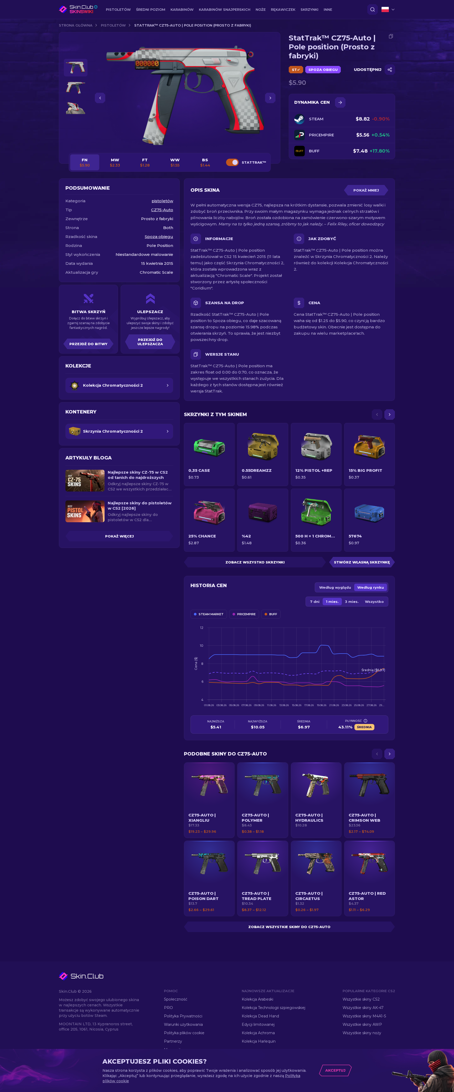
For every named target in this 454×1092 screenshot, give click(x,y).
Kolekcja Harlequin (259, 1041)
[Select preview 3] (75, 108)
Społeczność (175, 999)
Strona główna (75, 25)
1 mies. (332, 601)
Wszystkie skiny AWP (362, 1024)
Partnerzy (173, 1041)
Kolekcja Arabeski (257, 999)
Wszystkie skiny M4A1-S (364, 1016)
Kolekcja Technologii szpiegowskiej (273, 1007)
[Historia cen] (340, 102)
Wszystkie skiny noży (362, 1033)
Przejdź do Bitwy (88, 344)
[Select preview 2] (75, 88)
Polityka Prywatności (183, 1016)
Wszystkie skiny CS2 (361, 999)
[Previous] (377, 414)
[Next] (389, 414)
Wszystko (374, 601)
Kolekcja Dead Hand (260, 1016)
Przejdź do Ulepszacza (150, 342)
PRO (168, 1007)
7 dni (314, 601)
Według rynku (370, 587)
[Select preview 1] (75, 67)
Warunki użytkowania (183, 1024)
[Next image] (270, 98)
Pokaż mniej (366, 190)
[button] (209, 800)
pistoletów (113, 25)
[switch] (232, 162)
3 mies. (352, 601)
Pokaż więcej (119, 536)
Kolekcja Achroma (258, 1033)
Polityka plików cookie (184, 1033)
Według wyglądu (335, 587)
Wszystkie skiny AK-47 (363, 1007)
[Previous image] (100, 98)
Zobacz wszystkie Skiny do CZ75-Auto (289, 927)
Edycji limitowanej (258, 1024)
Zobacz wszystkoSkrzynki (255, 562)
